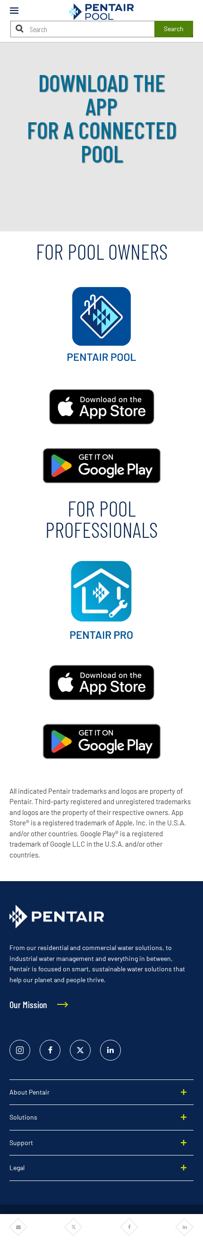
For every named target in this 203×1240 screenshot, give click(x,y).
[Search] (20, 28)
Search (174, 29)
